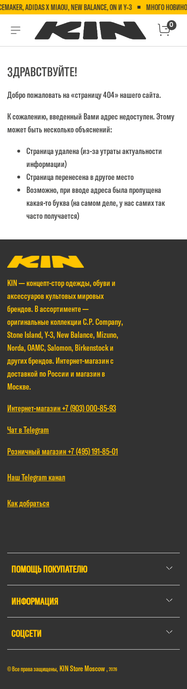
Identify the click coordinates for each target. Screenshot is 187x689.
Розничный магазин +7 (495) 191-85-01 (62, 451)
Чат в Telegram (28, 429)
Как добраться (28, 503)
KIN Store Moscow (82, 668)
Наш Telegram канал (36, 477)
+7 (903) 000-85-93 (89, 408)
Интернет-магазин (34, 408)
